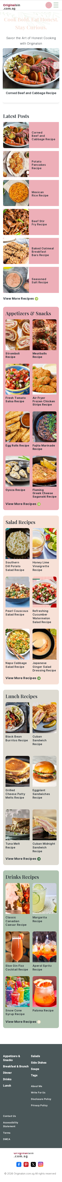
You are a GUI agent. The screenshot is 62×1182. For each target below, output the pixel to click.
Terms (7, 1132)
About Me (36, 1086)
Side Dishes (38, 1062)
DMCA (6, 1139)
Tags (34, 1075)
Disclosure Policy (41, 1099)
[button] (56, 65)
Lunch (7, 1085)
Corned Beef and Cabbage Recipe (31, 93)
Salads (35, 1056)
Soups (35, 1069)
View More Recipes (18, 298)
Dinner (7, 1072)
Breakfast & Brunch (16, 1066)
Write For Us (38, 1092)
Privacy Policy (39, 1105)
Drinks (7, 1079)
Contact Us (9, 1116)
